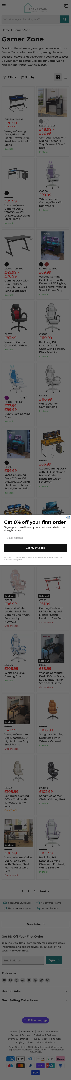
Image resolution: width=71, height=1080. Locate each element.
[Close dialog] (68, 517)
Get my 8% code (35, 547)
